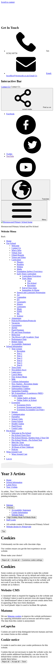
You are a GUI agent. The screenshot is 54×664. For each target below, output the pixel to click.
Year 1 (19, 353)
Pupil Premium (18, 330)
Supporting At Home (30, 290)
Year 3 (19, 358)
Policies (15, 449)
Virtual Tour (17, 253)
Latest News (11, 485)
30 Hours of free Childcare (23, 447)
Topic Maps (27, 278)
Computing (21, 297)
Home (8, 241)
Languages (21, 306)
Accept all (15, 560)
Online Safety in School (27, 400)
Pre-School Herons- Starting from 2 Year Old (30, 438)
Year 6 (19, 365)
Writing (20, 267)
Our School (11, 243)
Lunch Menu (17, 374)
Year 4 (19, 360)
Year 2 (19, 356)
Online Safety (17, 395)
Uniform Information (20, 381)
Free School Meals (19, 377)
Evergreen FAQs (24, 405)
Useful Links (17, 428)
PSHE (19, 311)
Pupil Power (17, 426)
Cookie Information (20, 512)
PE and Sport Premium (21, 332)
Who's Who (16, 250)
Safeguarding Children (21, 388)
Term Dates (16, 367)
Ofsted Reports (18, 255)
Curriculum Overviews (31, 276)
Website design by (18, 527)
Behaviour (16, 335)
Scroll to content (8, 2)
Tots (29, 281)
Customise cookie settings (32, 560)
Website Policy (18, 515)
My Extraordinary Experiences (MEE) (27, 393)
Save (24, 662)
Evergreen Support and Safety (29, 407)
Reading (20, 264)
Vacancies (16, 323)
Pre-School (31, 283)
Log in (9, 459)
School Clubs (17, 419)
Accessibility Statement (21, 344)
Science (20, 316)
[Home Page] (16, 222)
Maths (19, 269)
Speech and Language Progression (31, 292)
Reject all (5, 560)
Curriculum (16, 260)
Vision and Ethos (19, 257)
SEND (14, 328)
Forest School (17, 421)
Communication (18, 414)
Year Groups (17, 349)
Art (18, 295)
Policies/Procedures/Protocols (24, 321)
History (20, 304)
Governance (17, 325)
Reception (31, 285)
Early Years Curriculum (26, 274)
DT (18, 299)
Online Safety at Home (26, 398)
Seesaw (15, 412)
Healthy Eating (18, 424)
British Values (17, 342)
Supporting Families (20, 391)
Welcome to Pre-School (21, 433)
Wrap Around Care (14, 452)
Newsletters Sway (19, 370)
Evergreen (16, 402)
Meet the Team (18, 442)
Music (19, 309)
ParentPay (16, 417)
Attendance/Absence (20, 386)
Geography (21, 302)
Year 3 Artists (11, 487)
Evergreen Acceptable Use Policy (31, 410)
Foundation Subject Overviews (29, 271)
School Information (14, 346)
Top (3, 531)
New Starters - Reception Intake (25, 384)
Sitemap (9, 505)
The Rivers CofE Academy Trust (25, 337)
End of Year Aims (29, 288)
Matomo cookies (14, 616)
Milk (13, 379)
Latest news (16, 372)
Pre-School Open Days (21, 435)
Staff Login (11, 520)
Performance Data (19, 339)
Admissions (16, 318)
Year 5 (19, 363)
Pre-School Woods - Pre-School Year (27, 440)
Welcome (15, 246)
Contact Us (5, 87)
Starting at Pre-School (21, 445)
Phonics (20, 262)
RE (18, 313)
